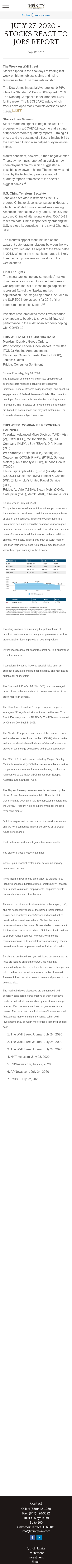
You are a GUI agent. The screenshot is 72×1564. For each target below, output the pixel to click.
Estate (36, 1561)
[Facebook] (32, 1537)
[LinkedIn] (39, 1537)
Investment (36, 1557)
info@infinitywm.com (36, 1531)
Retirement (36, 1553)
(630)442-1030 (41, 1508)
